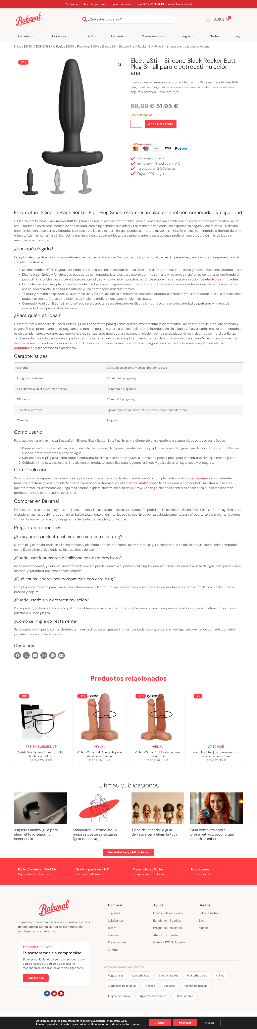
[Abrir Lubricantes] (68, 36)
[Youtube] (54, 994)
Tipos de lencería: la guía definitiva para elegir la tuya (154, 832)
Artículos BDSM (63, 46)
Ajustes (209, 1023)
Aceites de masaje (195, 986)
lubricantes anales (134, 483)
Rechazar (185, 1023)
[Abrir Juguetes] (33, 36)
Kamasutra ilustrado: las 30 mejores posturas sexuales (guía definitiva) (95, 834)
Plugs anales (115, 975)
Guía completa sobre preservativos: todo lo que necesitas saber (212, 834)
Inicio (17, 46)
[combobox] (128, 19)
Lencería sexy (141, 975)
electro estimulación (221, 279)
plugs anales (156, 343)
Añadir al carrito (160, 124)
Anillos (220, 975)
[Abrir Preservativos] (164, 36)
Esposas (169, 986)
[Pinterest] (61, 994)
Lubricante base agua (121, 986)
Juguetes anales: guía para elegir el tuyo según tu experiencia (36, 834)
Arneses (150, 986)
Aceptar (160, 1023)
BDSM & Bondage (143, 488)
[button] (119, 64)
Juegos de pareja (118, 996)
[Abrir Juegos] (193, 36)
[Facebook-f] (47, 994)
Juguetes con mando (152, 996)
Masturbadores (197, 975)
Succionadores (168, 975)
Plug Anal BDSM (88, 46)
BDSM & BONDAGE (37, 46)
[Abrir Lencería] (126, 36)
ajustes (135, 1024)
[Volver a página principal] (29, 19)
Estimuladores (184, 996)
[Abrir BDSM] (95, 36)
